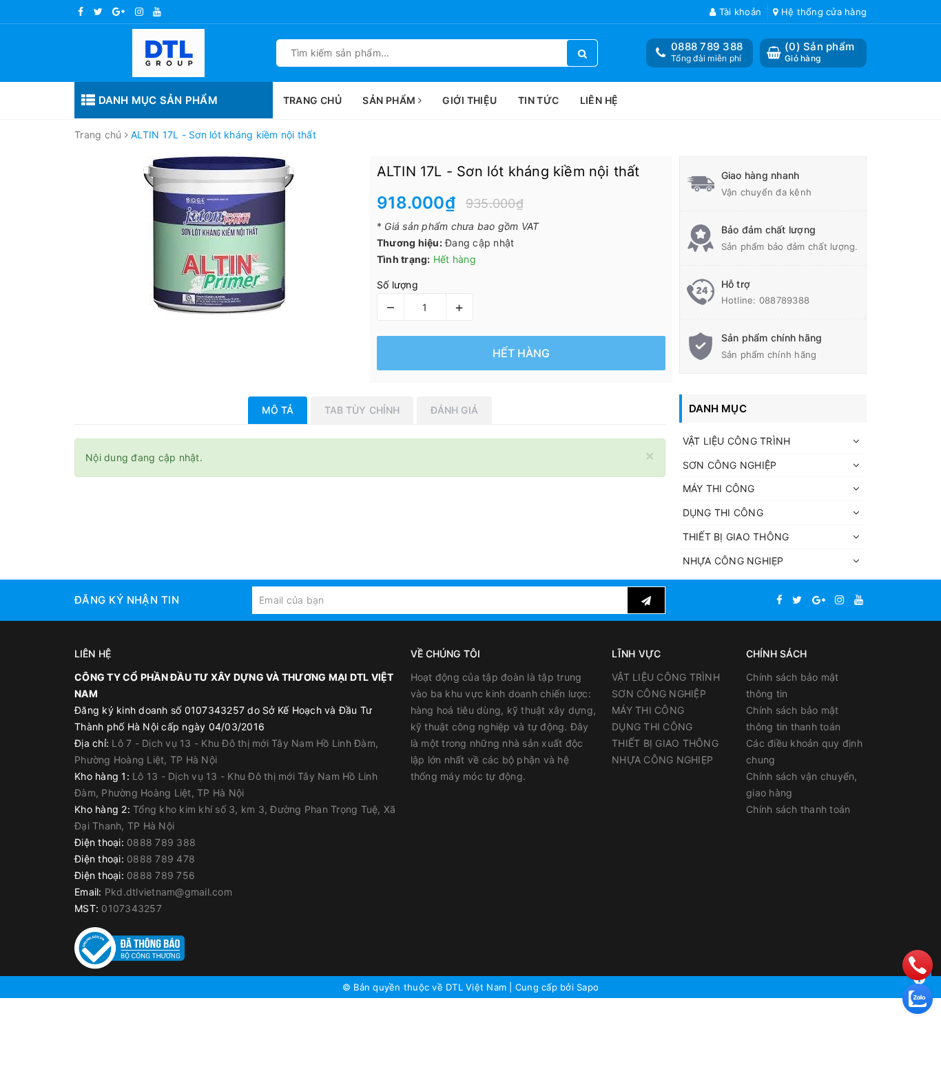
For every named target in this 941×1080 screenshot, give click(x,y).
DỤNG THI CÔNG (723, 512)
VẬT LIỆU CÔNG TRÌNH (737, 441)
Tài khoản (738, 11)
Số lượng (397, 284)
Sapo (588, 987)
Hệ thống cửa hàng (822, 11)
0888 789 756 (161, 875)
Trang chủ (312, 100)
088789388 (784, 300)
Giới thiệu (469, 100)
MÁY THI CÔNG (719, 488)
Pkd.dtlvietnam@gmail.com (168, 892)
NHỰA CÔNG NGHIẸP (733, 561)
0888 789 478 (161, 859)
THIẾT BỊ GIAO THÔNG (736, 536)
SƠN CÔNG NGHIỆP (730, 465)
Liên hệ (599, 100)
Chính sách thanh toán (798, 809)
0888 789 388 (707, 46)
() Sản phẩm (819, 52)
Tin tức (538, 100)
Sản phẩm (390, 100)
